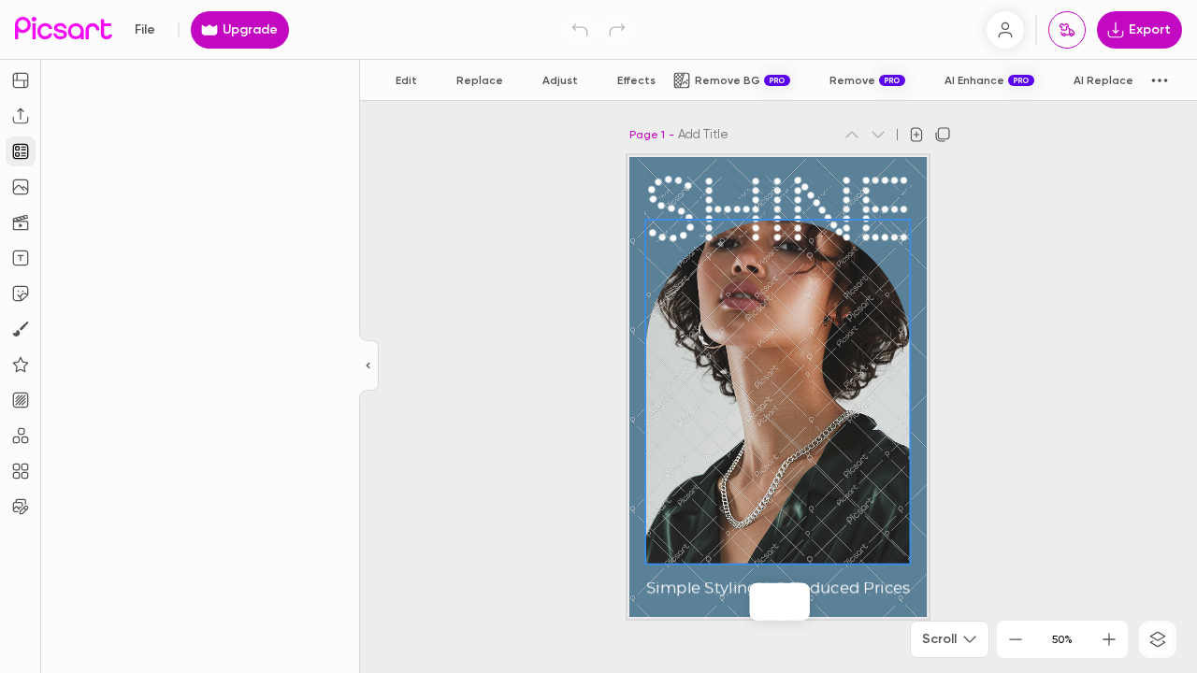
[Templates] (21, 151)
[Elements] (21, 364)
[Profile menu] (1005, 30)
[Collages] (21, 471)
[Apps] (21, 436)
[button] (598, 336)
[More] (800, 602)
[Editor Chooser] (369, 366)
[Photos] (21, 187)
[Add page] (916, 134)
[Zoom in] (1109, 639)
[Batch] (21, 507)
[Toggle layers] (1157, 639)
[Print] (1067, 30)
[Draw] (21, 329)
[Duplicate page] (942, 134)
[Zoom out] (1016, 639)
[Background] (21, 400)
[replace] (759, 602)
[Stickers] (21, 293)
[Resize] (21, 80)
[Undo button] (580, 30)
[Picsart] (63, 29)
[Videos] (21, 222)
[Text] (21, 258)
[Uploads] (21, 116)
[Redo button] (617, 30)
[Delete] (781, 602)
